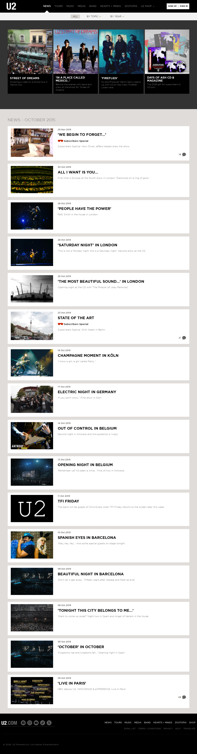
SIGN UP (173, 7)
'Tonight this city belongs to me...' (96, 610)
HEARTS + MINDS (162, 723)
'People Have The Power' (84, 209)
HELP (178, 729)
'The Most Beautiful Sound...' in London (101, 281)
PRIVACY (168, 729)
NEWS (108, 723)
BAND (147, 723)
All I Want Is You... (78, 172)
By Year (115, 16)
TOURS (118, 723)
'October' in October (81, 647)
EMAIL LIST (130, 729)
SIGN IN (184, 7)
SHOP (192, 723)
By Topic (92, 16)
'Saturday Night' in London (87, 245)
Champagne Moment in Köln (88, 356)
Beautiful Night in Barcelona (91, 574)
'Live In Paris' (72, 683)
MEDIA (137, 723)
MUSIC (128, 723)
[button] (147, 6)
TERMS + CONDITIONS (149, 729)
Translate (189, 729)
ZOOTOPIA (181, 723)
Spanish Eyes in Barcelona (87, 538)
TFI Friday (68, 501)
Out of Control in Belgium (87, 428)
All (75, 16)
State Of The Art (76, 318)
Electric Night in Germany (87, 392)
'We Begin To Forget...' (82, 135)
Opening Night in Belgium (85, 465)
